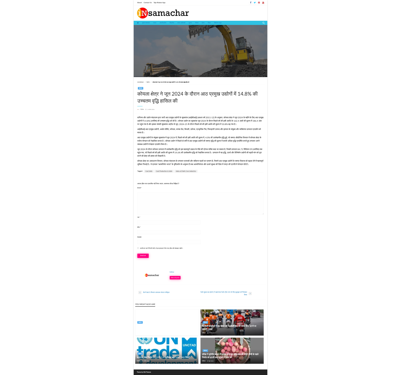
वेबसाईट (139, 237)
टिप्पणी (139, 188)
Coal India (148, 171)
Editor (142, 109)
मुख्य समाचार (146, 23)
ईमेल (139, 227)
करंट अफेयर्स (181, 23)
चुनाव (190, 23)
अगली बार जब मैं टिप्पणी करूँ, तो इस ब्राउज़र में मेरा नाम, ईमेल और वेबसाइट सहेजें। (161, 248)
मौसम (196, 23)
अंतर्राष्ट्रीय (163, 23)
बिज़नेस (172, 23)
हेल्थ (203, 23)
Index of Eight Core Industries (186, 171)
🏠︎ (138, 23)
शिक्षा (209, 23)
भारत (154, 23)
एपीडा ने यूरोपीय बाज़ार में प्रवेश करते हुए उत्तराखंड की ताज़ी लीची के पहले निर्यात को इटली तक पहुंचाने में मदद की (230, 355)
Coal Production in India (164, 171)
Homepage (140, 82)
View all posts (175, 277)
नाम (138, 217)
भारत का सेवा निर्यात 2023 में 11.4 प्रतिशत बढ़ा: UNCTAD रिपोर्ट (163, 357)
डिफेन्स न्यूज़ (217, 23)
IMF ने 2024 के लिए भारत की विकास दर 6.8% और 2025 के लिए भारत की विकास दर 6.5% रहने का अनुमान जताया (166, 327)
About (139, 2)
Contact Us (148, 2)
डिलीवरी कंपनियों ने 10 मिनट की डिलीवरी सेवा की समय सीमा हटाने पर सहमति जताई (229, 327)
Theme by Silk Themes (144, 372)
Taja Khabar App (159, 2)
